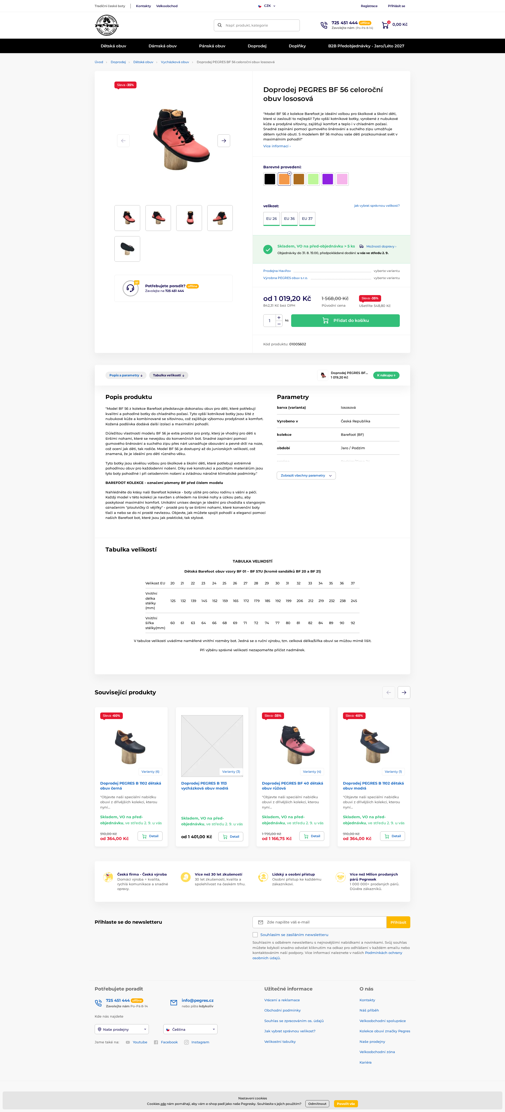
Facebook (169, 1042)
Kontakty (143, 6)
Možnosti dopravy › (381, 246)
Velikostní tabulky (280, 1041)
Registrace (369, 6)
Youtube (140, 1042)
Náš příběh (369, 1010)
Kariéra (366, 1062)
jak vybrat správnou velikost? (377, 206)
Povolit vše (346, 1104)
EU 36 (289, 218)
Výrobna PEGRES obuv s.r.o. (285, 278)
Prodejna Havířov (277, 271)
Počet (270, 321)
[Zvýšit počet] (279, 318)
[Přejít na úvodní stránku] (107, 25)
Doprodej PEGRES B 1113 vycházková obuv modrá (204, 785)
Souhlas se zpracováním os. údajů (294, 1021)
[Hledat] (220, 25)
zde (163, 1104)
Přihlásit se (396, 6)
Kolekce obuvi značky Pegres (385, 1031)
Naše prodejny (372, 1041)
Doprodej (118, 62)
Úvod (99, 62)
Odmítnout (317, 1104)
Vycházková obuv (175, 62)
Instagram (200, 1042)
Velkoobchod (167, 6)
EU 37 (307, 218)
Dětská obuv (143, 62)
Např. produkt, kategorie (247, 25)
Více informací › (277, 146)
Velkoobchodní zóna (377, 1052)
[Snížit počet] (279, 324)
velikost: (271, 206)
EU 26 (271, 218)
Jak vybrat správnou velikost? (289, 1031)
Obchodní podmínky (282, 1010)
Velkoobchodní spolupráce (383, 1021)
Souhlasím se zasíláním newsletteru (294, 934)
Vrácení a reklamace (282, 1000)
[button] (224, 140)
